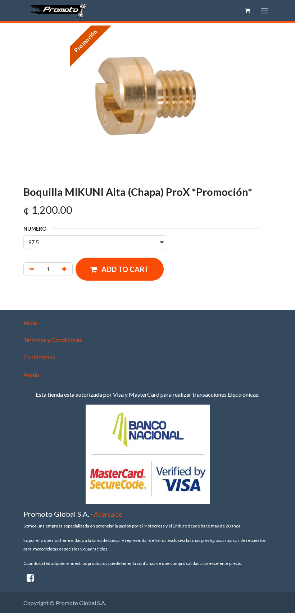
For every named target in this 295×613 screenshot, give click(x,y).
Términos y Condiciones (52, 339)
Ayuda (31, 374)
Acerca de (108, 514)
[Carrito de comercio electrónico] (247, 10)
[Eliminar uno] (31, 269)
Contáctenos (39, 357)
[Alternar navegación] (264, 10)
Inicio (30, 322)
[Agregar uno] (64, 269)
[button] (120, 269)
